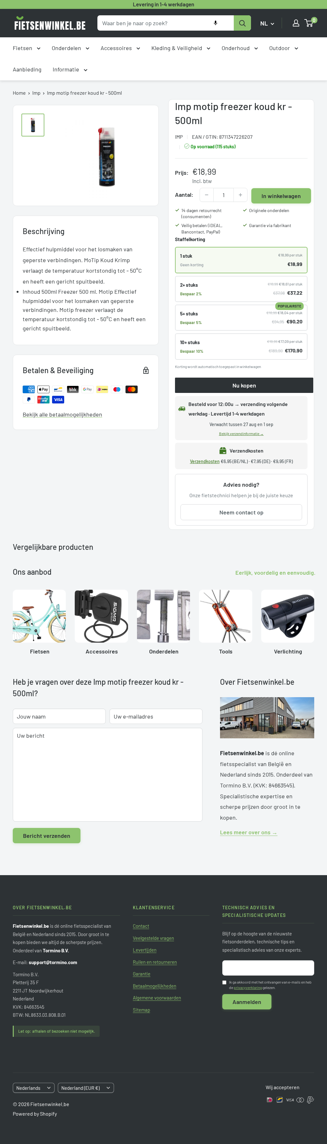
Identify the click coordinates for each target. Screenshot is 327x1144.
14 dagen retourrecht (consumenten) (201, 213)
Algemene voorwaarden (157, 997)
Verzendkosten (205, 461)
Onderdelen (67, 47)
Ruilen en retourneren (155, 962)
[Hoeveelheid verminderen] (206, 195)
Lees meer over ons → (249, 832)
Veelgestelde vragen (153, 938)
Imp (36, 93)
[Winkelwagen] (309, 23)
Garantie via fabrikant (270, 225)
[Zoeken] (242, 23)
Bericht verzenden (46, 835)
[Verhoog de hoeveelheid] (240, 195)
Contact (141, 926)
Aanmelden (246, 1001)
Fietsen (23, 47)
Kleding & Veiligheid (177, 47)
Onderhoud (236, 47)
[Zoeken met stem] (215, 23)
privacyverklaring (248, 987)
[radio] (241, 260)
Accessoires (117, 47)
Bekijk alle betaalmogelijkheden (62, 414)
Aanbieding (27, 69)
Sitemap (141, 1010)
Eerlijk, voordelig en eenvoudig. (275, 572)
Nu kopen (244, 385)
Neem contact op (241, 512)
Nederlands (28, 1088)
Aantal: (184, 194)
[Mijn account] (296, 22)
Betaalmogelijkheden (154, 986)
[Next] (314, 619)
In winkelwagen (281, 195)
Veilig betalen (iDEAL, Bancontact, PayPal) (202, 228)
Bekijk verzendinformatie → (241, 433)
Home (19, 93)
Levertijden (144, 950)
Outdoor (280, 47)
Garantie (141, 974)
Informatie (66, 69)
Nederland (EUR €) (80, 1088)
